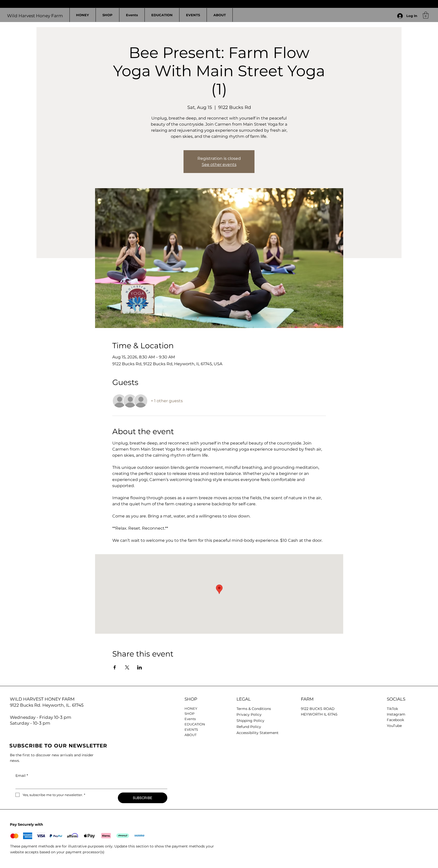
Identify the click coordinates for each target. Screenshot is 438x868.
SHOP (189, 713)
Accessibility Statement (257, 732)
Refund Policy (248, 726)
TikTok (392, 708)
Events (190, 719)
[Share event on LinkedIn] (139, 667)
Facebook (395, 720)
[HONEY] (224, 708)
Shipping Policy (250, 720)
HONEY (191, 708)
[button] (426, 15)
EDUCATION (195, 724)
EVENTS (191, 729)
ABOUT (190, 735)
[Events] (224, 719)
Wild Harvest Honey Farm (35, 15)
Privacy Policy (249, 714)
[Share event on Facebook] (114, 667)
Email (21, 775)
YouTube (394, 725)
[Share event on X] (127, 667)
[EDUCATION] (224, 724)
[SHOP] (224, 713)
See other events (219, 164)
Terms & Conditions (253, 708)
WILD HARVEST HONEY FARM (42, 699)
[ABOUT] (224, 735)
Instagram (396, 714)
